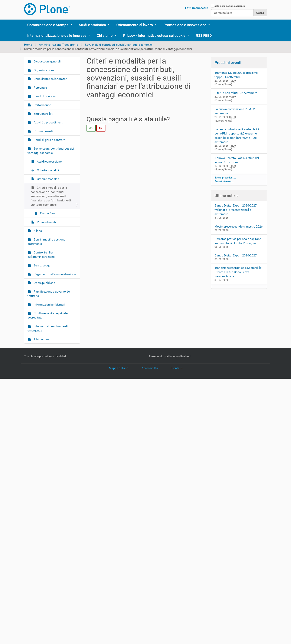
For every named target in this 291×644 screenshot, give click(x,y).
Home (28, 44)
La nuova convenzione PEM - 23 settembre (235, 111)
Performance (42, 105)
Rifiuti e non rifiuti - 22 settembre (236, 93)
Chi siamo (105, 35)
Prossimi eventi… (224, 181)
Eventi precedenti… (225, 177)
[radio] (91, 128)
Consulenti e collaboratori (50, 79)
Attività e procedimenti (48, 122)
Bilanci (37, 230)
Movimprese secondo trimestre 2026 (239, 226)
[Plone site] (47, 9)
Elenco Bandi (48, 213)
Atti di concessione (49, 161)
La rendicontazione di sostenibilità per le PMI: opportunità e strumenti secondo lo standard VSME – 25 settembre (237, 135)
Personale (40, 87)
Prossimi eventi (228, 62)
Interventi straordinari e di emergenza (47, 328)
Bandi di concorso (45, 96)
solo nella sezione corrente (230, 5)
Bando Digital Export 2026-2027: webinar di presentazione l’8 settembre (236, 210)
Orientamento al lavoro (134, 25)
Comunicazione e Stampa (47, 25)
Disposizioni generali (47, 61)
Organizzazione (43, 70)
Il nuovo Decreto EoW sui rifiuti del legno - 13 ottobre (237, 160)
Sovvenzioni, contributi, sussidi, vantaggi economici (118, 44)
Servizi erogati (42, 265)
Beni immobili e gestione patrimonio (46, 241)
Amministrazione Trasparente (58, 44)
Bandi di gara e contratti (49, 140)
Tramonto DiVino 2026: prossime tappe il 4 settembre (236, 75)
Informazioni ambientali (49, 304)
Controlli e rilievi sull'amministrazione (41, 254)
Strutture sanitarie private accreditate (47, 315)
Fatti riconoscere (196, 8)
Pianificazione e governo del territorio (48, 293)
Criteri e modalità (47, 170)
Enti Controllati (43, 113)
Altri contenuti (42, 339)
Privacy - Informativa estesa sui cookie (154, 35)
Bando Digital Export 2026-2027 (236, 255)
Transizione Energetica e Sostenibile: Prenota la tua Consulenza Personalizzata (238, 272)
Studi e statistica (92, 25)
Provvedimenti (43, 131)
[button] (73, 25)
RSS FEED (204, 35)
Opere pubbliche (44, 282)
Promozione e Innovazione (184, 25)
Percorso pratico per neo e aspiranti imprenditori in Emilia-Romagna (238, 241)
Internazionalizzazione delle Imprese (56, 35)
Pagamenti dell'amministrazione (54, 274)
